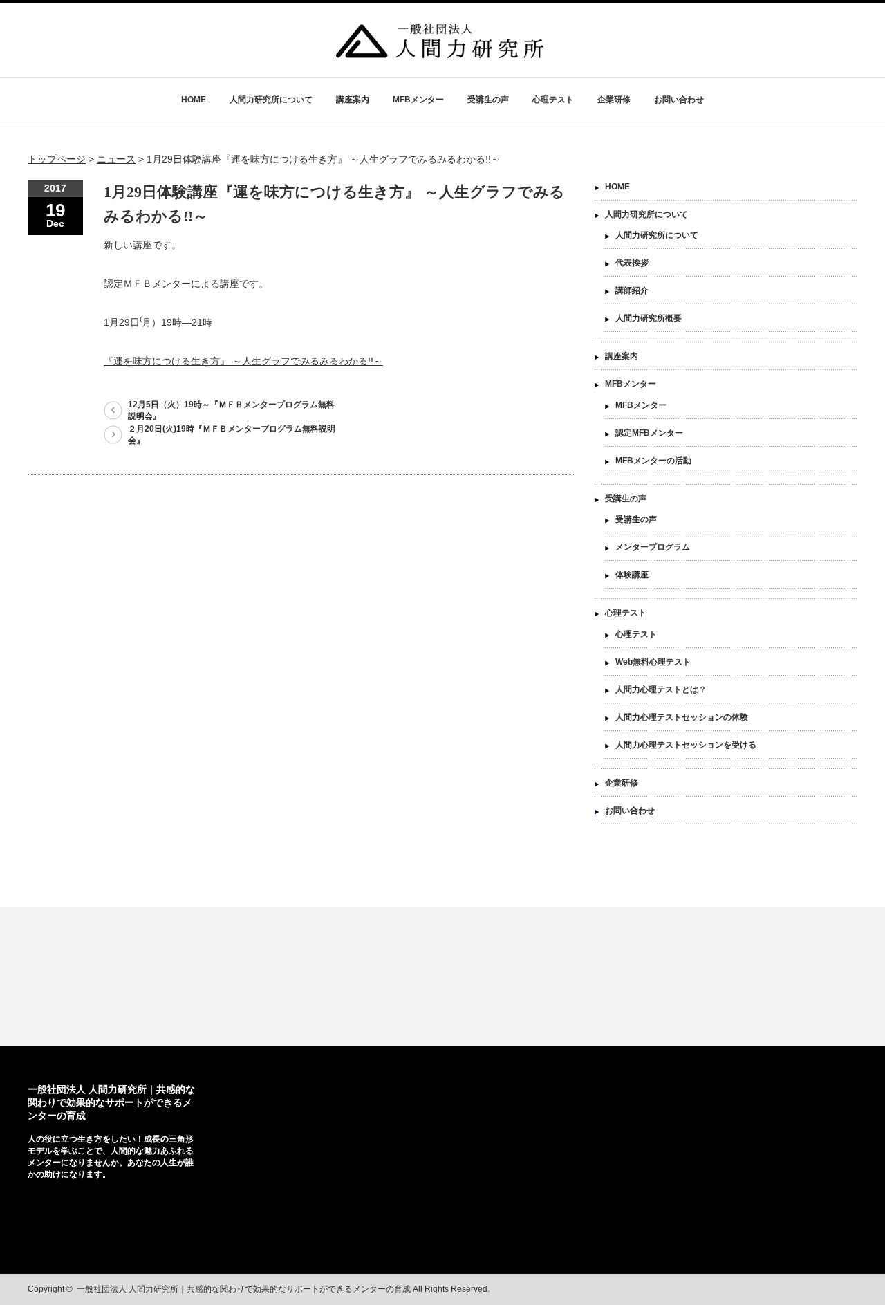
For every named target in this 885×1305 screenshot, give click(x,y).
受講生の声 (488, 99)
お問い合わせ (679, 99)
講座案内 (352, 99)
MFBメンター (418, 99)
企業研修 (614, 99)
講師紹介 (632, 290)
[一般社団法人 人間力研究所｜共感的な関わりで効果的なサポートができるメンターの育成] (439, 51)
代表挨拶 (632, 263)
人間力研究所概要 (648, 318)
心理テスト (553, 99)
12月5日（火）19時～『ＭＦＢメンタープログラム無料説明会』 (231, 410)
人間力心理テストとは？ (661, 689)
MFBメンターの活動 (653, 460)
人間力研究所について (271, 99)
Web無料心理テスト (653, 662)
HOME (193, 99)
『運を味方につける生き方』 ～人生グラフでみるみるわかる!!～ (243, 361)
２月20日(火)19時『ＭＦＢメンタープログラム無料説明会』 (231, 434)
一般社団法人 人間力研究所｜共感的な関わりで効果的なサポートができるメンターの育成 (111, 1102)
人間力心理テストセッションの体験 (681, 717)
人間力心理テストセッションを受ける (685, 745)
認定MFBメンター (649, 433)
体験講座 (632, 575)
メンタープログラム (652, 547)
